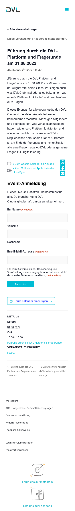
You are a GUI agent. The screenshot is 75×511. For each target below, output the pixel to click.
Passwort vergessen (17, 449)
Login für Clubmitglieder (19, 442)
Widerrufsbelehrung (16, 422)
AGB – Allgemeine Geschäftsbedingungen (29, 408)
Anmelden (20, 284)
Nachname (13, 242)
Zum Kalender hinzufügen (32, 301)
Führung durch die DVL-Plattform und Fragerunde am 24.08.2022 (21, 371)
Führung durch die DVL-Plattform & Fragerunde (34, 342)
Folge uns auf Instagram (37, 482)
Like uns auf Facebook (37, 506)
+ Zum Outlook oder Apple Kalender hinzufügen (33, 170)
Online (11, 353)
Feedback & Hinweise (17, 429)
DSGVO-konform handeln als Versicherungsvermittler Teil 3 (52, 371)
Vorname (12, 226)
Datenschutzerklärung (33, 275)
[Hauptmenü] (66, 9)
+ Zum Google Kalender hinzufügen (33, 164)
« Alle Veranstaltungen (22, 29)
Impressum (11, 400)
